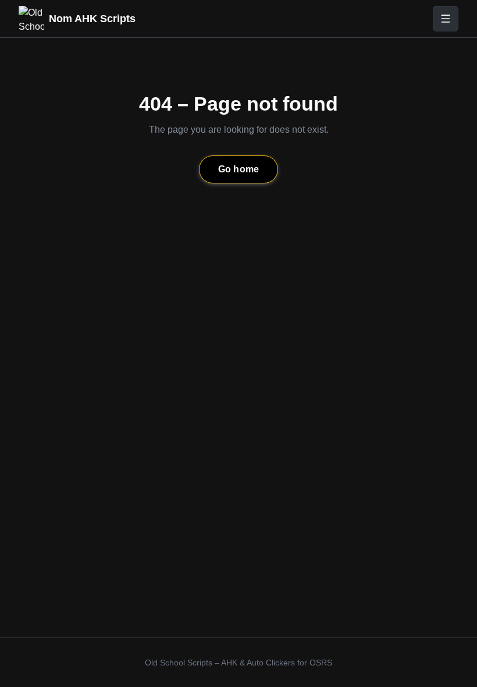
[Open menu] (445, 18)
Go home (238, 169)
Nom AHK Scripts (92, 18)
